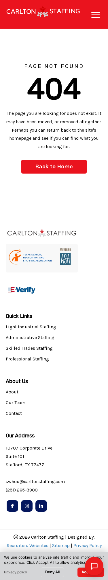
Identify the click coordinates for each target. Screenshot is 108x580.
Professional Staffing (27, 359)
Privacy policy (15, 572)
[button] (54, 167)
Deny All (52, 572)
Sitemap (61, 545)
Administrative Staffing (30, 337)
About (12, 392)
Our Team (15, 402)
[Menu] (95, 15)
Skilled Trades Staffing (29, 348)
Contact (14, 413)
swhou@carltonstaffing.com (35, 481)
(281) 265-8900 (22, 490)
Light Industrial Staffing (31, 327)
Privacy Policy (87, 545)
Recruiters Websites (27, 545)
